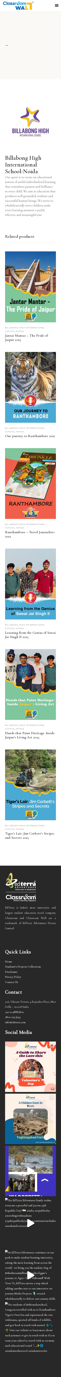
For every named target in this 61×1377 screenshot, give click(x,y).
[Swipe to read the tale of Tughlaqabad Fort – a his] (30, 1119)
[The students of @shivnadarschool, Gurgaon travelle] (30, 1327)
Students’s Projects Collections (23, 966)
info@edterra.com (15, 1022)
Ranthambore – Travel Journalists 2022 (30, 534)
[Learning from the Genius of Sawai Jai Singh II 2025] (30, 584)
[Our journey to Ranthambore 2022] (30, 387)
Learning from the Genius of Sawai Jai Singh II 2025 (30, 635)
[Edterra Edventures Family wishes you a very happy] (30, 1067)
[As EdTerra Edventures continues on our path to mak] (30, 1275)
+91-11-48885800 (14, 1012)
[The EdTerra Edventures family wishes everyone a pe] (30, 1223)
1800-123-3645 (13, 1017)
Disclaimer (11, 972)
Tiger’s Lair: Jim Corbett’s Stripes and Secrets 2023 (29, 835)
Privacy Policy (13, 977)
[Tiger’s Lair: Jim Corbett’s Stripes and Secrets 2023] (30, 784)
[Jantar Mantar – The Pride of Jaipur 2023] (30, 286)
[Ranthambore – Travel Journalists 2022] (30, 483)
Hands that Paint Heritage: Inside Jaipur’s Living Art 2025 (30, 735)
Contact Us (11, 982)
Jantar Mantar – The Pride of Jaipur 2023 (26, 337)
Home (8, 961)
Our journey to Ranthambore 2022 (30, 436)
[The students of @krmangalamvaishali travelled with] (30, 1171)
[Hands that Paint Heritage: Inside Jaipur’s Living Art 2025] (30, 684)
